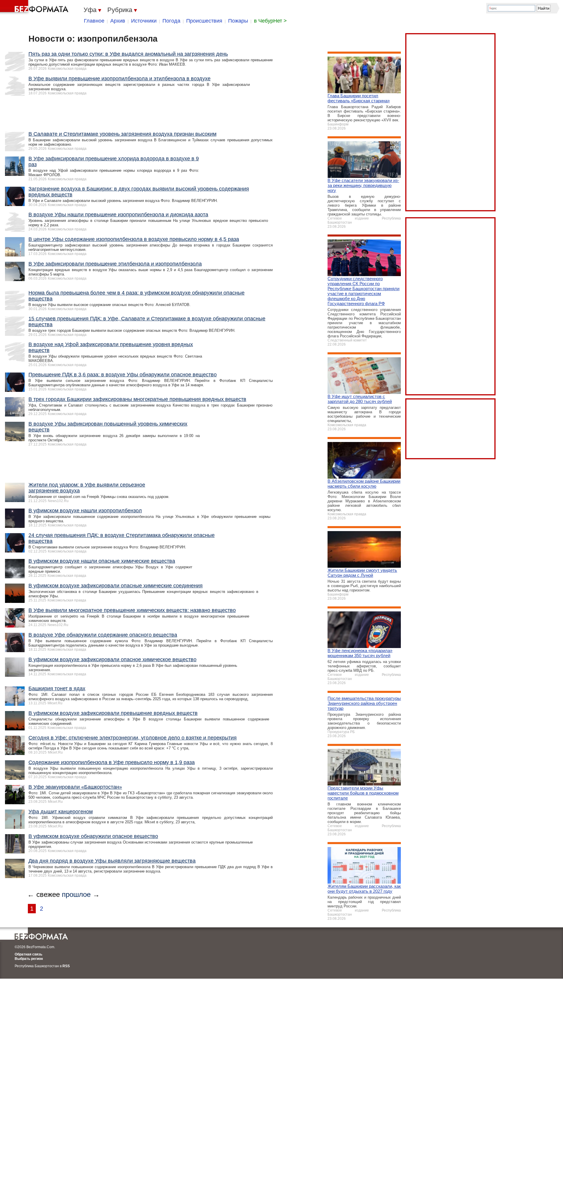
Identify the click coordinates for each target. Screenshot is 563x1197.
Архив (117, 21)
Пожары (238, 21)
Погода (171, 21)
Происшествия (204, 21)
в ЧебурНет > (270, 21)
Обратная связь (28, 954)
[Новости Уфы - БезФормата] (35, 7)
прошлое (76, 894)
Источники (144, 21)
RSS (66, 966)
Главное (94, 21)
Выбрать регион (29, 959)
